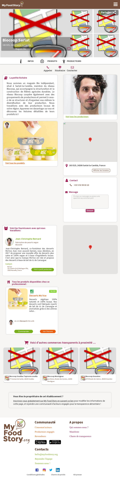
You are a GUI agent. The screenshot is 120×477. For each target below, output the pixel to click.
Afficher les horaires (101, 170)
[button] (90, 140)
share (114, 12)
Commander (23, 331)
